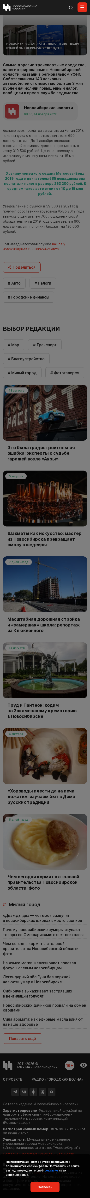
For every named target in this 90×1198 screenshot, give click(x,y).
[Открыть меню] (82, 7)
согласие (51, 1170)
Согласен (45, 1187)
